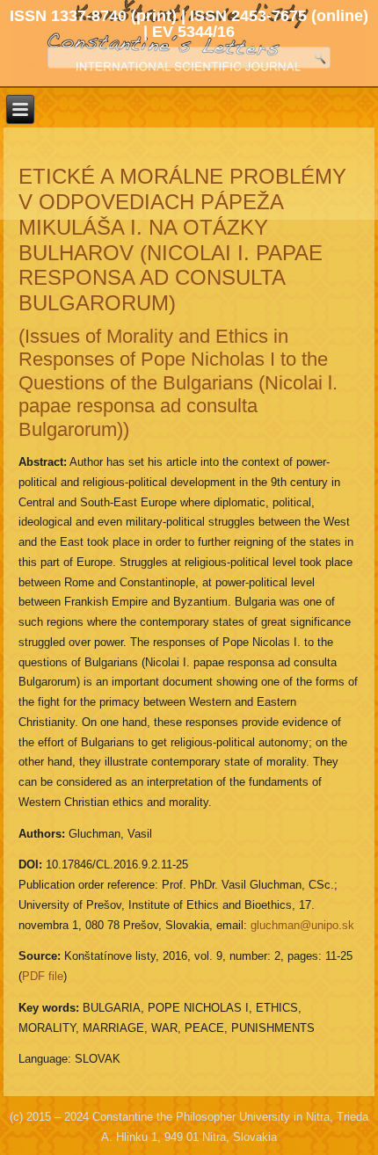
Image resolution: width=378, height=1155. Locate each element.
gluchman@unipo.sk (302, 925)
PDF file (42, 976)
